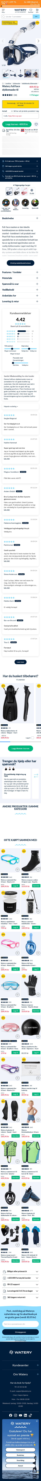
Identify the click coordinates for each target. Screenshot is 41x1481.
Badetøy (20, 1455)
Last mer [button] (20, 662)
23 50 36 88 (22, 1387)
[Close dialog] (36, 1421)
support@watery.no (23, 1391)
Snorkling (8, 83)
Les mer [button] (7, 458)
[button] (2, 41)
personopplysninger (20, 1340)
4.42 (20, 319)
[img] (9, 415)
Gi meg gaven (20, 1332)
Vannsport (20, 1450)
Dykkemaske (16, 83)
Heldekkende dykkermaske (29, 83)
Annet (20, 1466)
